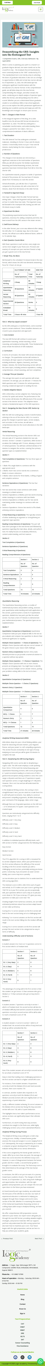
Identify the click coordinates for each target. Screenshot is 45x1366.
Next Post (39, 1238)
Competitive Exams (10, 59)
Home (22, 1295)
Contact (22, 1304)
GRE (19, 59)
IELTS (23, 1336)
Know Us (22, 1309)
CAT (22, 1324)
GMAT (22, 1330)
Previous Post (7, 1238)
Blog (22, 1299)
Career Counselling (22, 1343)
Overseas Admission (28, 59)
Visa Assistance (22, 1346)
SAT (22, 1340)
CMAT (22, 1327)
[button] (7, 3)
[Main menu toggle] (40, 9)
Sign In (22, 1313)
